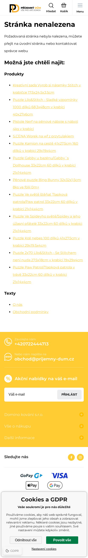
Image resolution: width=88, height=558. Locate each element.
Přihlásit (69, 394)
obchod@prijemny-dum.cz (44, 359)
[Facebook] (71, 457)
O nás (17, 305)
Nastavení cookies (44, 548)
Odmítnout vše (26, 540)
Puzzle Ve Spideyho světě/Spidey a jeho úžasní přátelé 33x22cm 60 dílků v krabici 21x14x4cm (47, 223)
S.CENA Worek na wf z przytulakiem (43, 136)
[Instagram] (80, 457)
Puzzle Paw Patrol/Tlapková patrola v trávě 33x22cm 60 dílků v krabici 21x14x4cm (44, 274)
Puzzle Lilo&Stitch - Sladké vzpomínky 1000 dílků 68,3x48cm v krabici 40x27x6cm (45, 107)
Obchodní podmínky (30, 312)
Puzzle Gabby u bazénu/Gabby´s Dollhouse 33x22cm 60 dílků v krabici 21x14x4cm (44, 165)
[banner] (25, 8)
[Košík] (64, 8)
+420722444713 (32, 343)
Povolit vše (62, 540)
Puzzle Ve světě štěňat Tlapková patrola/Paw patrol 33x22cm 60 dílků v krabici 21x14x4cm (45, 201)
